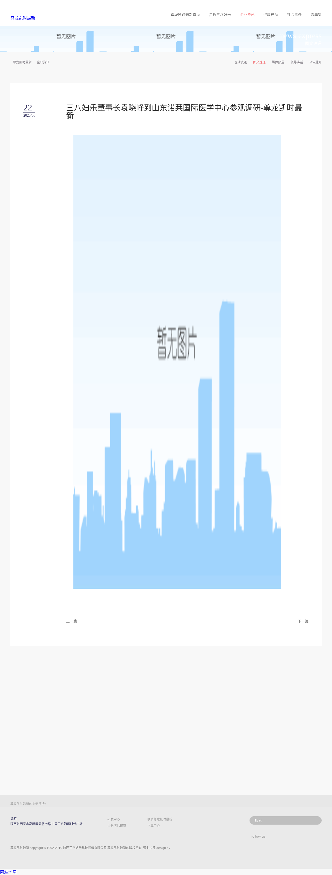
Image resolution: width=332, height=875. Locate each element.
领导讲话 (296, 62)
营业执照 (149, 848)
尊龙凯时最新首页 (185, 14)
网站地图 (8, 872)
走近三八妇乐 (220, 14)
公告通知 (315, 62)
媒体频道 (278, 62)
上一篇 (71, 621)
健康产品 (271, 14)
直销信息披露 (116, 825)
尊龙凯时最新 (22, 18)
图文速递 (259, 62)
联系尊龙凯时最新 (159, 819)
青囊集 (316, 14)
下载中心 (153, 825)
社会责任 (294, 14)
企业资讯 (247, 14)
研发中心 (113, 819)
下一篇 (303, 621)
